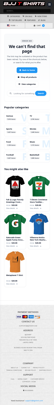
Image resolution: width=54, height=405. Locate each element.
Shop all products (29, 77)
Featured (31, 20)
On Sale (28, 16)
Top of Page (52, 303)
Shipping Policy (45, 370)
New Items (42, 16)
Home (2, 303)
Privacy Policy (38, 368)
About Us (14, 368)
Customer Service (37, 379)
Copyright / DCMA (29, 382)
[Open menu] (49, 4)
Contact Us (25, 368)
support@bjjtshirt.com (34, 400)
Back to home (28, 70)
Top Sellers (16, 20)
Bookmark (29, 390)
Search (41, 93)
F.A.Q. (13, 379)
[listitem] (15, 117)
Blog (43, 20)
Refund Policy (30, 370)
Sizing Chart (22, 379)
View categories (28, 84)
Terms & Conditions (14, 370)
